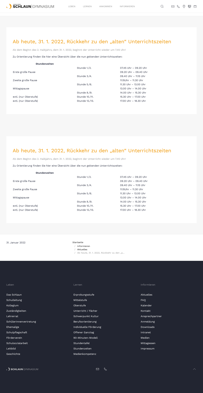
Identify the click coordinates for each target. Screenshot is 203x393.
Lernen (87, 6)
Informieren (127, 6)
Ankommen (105, 6)
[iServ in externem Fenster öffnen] (189, 6)
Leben (71, 6)
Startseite (77, 242)
